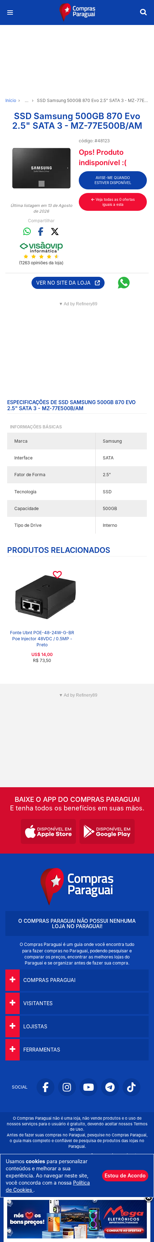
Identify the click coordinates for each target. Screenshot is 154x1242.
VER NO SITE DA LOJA (65, 283)
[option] (41, 168)
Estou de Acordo (125, 1175)
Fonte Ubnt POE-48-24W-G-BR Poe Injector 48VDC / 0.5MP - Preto (42, 638)
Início (10, 100)
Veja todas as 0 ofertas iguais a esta (115, 202)
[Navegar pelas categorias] (10, 12)
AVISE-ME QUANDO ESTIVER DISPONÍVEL (113, 180)
